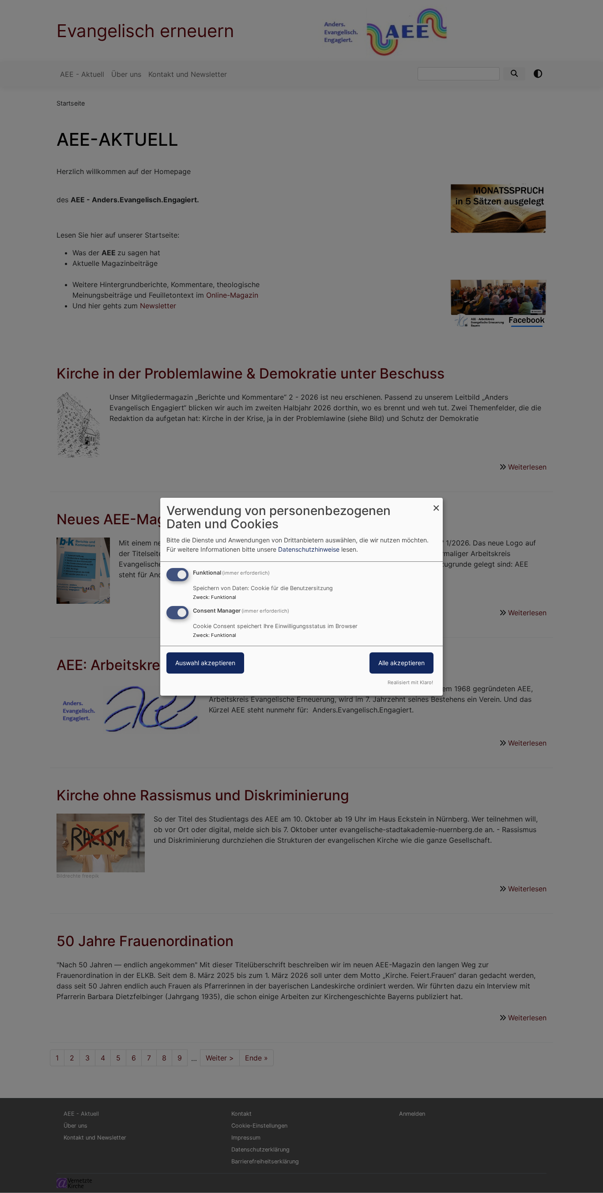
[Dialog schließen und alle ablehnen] (436, 502)
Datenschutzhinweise (308, 549)
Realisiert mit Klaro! (410, 682)
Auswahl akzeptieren (205, 663)
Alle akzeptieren (401, 663)
